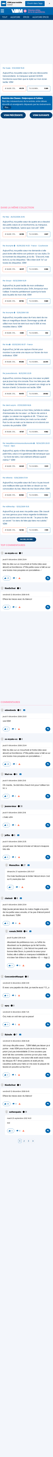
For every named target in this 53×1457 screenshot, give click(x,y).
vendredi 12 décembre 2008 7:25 (16, 1012)
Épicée (26, 17)
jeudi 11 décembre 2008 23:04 (14, 560)
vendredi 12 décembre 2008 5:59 (16, 983)
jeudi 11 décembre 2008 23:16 (14, 813)
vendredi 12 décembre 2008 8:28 (16, 1041)
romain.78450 (16, 932)
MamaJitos (14, 865)
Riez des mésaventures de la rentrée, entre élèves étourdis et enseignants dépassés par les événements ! (26, 103)
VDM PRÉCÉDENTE (13, 115)
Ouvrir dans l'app (35, 4)
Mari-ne (9, 774)
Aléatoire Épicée (40, 17)
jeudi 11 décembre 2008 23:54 (14, 905)
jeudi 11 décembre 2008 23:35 (14, 842)
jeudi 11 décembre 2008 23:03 (14, 717)
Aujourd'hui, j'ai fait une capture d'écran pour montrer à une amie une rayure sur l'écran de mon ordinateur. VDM (25, 353)
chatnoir (9, 898)
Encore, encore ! (26, 539)
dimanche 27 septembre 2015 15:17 (20, 872)
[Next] (33, 1141)
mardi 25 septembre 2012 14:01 (19, 1118)
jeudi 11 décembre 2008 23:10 (14, 781)
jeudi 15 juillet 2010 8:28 (16, 938)
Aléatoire (15, 17)
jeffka (7, 835)
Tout (4, 17)
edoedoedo (10, 710)
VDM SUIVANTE (41, 115)
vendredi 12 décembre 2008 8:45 (16, 595)
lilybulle (8, 1035)
